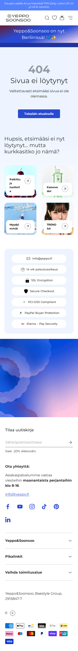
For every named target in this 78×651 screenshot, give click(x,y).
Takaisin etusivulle (39, 114)
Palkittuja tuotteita (15, 185)
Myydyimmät (14, 226)
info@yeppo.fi (17, 494)
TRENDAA (51, 226)
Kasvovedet (52, 189)
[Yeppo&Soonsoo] (39, 378)
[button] (61, 18)
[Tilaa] (67, 442)
